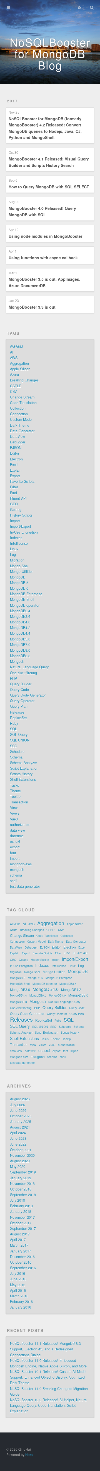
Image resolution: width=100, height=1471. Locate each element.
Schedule (17, 751)
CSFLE (15, 385)
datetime (17, 835)
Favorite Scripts (22, 481)
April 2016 (18, 1290)
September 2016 (23, 1267)
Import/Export (20, 526)
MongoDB (17, 577)
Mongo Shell (19, 565)
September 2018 (23, 1194)
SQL (13, 728)
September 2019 (23, 1172)
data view (17, 830)
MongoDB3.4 (20, 610)
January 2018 (20, 1211)
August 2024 (20, 1127)
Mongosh (17, 661)
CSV (13, 391)
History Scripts (21, 515)
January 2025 (20, 1121)
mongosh (17, 869)
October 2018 (20, 1189)
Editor (14, 453)
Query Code (19, 689)
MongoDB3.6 (20, 616)
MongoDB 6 (19, 588)
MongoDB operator (24, 605)
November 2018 (22, 1183)
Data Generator (22, 430)
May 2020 (17, 1166)
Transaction (19, 802)
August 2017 (20, 1234)
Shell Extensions (23, 779)
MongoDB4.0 (20, 622)
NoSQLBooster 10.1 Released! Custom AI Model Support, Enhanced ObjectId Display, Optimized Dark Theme (48, 1377)
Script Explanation (24, 768)
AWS (14, 357)
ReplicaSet (18, 717)
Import (15, 520)
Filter (14, 486)
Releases (17, 712)
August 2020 (20, 1160)
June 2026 (18, 1110)
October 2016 (20, 1262)
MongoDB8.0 (20, 650)
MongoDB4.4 (20, 633)
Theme (15, 790)
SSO (13, 745)
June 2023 (18, 1138)
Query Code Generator (28, 695)
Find (13, 492)
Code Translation (23, 402)
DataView (17, 436)
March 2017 (19, 1245)
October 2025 (20, 1116)
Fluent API (18, 498)
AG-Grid (16, 346)
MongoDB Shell (22, 599)
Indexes (16, 537)
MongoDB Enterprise (26, 593)
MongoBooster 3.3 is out (32, 307)
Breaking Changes (24, 380)
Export (15, 475)
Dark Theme (19, 425)
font (13, 852)
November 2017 (22, 1217)
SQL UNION (19, 740)
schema (16, 875)
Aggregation (19, 363)
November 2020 (22, 1155)
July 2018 (17, 1200)
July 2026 (17, 1104)
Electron (16, 459)
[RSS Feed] (79, 7)
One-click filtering (23, 672)
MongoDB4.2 (20, 627)
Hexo (29, 1454)
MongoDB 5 (19, 582)
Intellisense (19, 543)
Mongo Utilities (21, 571)
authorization (20, 824)
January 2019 (20, 1177)
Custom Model (21, 419)
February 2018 (21, 1205)
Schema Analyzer (23, 762)
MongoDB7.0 (20, 644)
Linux (14, 548)
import (15, 858)
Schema (16, 757)
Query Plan (19, 706)
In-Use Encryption (24, 532)
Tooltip (15, 796)
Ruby (14, 723)
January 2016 (20, 1307)
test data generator (25, 886)
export (15, 847)
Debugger (17, 442)
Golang (15, 509)
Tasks (14, 785)
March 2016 (19, 1296)
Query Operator (22, 700)
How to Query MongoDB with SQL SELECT (49, 186)
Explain (15, 470)
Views (14, 813)
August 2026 (20, 1099)
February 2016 (21, 1301)
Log (13, 554)
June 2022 (18, 1144)
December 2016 (22, 1256)
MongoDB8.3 (20, 655)
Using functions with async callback (43, 257)
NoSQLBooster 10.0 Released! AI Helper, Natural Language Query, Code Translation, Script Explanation (49, 1405)
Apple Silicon (20, 368)
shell (13, 880)
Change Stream (22, 397)
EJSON (15, 447)
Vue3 (14, 819)
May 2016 (17, 1284)
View (14, 807)
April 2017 (18, 1239)
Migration (17, 560)
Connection (19, 413)
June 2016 (18, 1279)
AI (11, 352)
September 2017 (23, 1228)
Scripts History (21, 773)
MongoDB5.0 (20, 639)
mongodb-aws (21, 864)
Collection (18, 408)
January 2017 (20, 1251)
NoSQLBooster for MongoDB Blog (50, 53)
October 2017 (20, 1222)
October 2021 (20, 1149)
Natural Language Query (29, 666)
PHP (13, 678)
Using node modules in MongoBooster (45, 236)
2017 (12, 101)
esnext (15, 841)
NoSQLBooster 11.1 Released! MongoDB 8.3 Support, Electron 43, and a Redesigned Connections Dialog (45, 1349)
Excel (14, 464)
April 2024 (18, 1132)
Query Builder (20, 684)
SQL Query (19, 734)
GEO (14, 504)
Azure (14, 374)
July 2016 (17, 1273)
